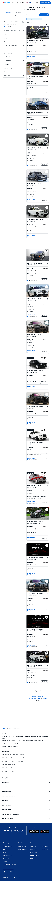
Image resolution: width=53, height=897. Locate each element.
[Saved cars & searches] (37, 3)
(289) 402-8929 (31, 386)
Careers (5, 861)
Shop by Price (5, 778)
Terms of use (33, 846)
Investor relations (7, 855)
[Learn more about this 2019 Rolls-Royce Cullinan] (47, 263)
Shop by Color (5, 782)
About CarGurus (7, 846)
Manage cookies (34, 852)
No (11, 26)
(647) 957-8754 (31, 163)
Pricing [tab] (19, 728)
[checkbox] (23, 22)
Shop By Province (6, 805)
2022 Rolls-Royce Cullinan (9, 771)
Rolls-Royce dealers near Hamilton (11, 814)
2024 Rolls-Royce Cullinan (9, 764)
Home (34, 696)
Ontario (45, 698)
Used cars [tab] (9, 12)
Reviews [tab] (9, 728)
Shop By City (5, 800)
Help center (45, 846)
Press (4, 852)
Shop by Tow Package (8, 818)
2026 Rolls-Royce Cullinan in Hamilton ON (13, 758)
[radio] (4, 26)
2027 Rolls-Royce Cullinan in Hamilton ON (13, 754)
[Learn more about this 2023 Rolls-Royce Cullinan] (47, 76)
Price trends (6, 858)
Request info (44, 57)
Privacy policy (33, 849)
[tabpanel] (26, 739)
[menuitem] (13, 2)
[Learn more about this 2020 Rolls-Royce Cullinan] (47, 40)
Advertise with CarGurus (9, 864)
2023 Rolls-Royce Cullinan (9, 768)
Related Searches (6, 791)
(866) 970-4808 (31, 681)
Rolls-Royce (30, 19)
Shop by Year (5, 751)
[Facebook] (5, 831)
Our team (5, 849)
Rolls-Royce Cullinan (34, 698)
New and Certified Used (8, 796)
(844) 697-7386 (31, 128)
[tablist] (14, 12)
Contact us (45, 849)
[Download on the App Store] (34, 831)
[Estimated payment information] (35, 48)
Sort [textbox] (46, 24)
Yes (7, 26)
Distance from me (8, 19)
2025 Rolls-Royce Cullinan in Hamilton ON (13, 761)
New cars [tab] (18, 12)
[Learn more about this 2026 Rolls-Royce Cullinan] (47, 148)
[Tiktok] (22, 831)
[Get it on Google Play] (44, 831)
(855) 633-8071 (31, 56)
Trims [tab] (14, 728)
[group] (37, 19)
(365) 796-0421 (31, 537)
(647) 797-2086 (31, 279)
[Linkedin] (18, 831)
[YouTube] (11, 831)
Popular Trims (5, 787)
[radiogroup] (14, 26)
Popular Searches (6, 809)
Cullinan (38, 19)
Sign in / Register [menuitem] (45, 2)
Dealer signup (22, 846)
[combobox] (19, 8)
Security (32, 858)
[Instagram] (15, 831)
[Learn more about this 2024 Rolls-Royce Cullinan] (47, 183)
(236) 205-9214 (31, 314)
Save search (45, 14)
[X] (8, 831)
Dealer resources (22, 849)
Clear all (45, 19)
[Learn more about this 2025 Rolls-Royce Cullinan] (47, 442)
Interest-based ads (35, 855)
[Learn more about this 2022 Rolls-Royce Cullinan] (47, 112)
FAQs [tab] (3, 728)
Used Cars (40, 696)
